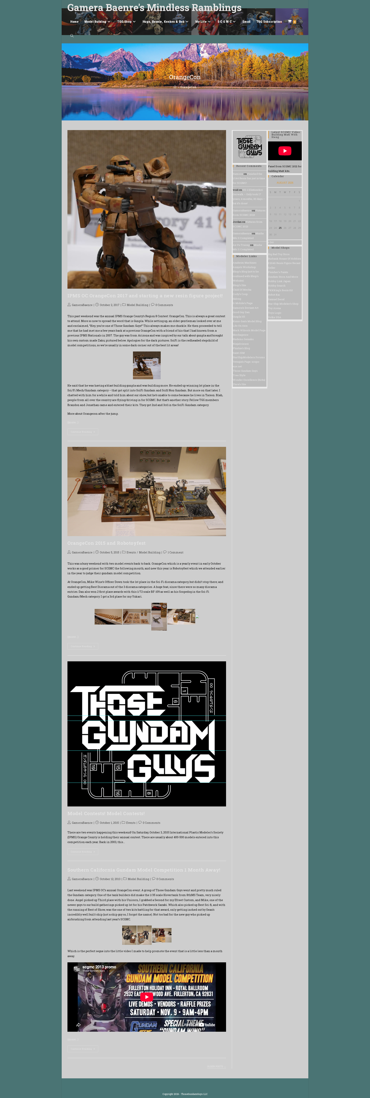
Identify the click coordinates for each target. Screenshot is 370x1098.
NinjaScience (241, 344)
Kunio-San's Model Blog (247, 321)
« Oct (271, 242)
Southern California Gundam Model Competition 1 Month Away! (143, 870)
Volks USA (274, 317)
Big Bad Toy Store (279, 254)
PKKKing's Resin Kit (280, 290)
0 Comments (164, 305)
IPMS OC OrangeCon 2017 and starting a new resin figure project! (145, 296)
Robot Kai (274, 294)
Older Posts (216, 1066)
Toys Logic (274, 312)
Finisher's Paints (278, 272)
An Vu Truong (241, 245)
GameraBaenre (82, 305)
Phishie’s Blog (241, 348)
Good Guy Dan (241, 312)
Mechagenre (240, 334)
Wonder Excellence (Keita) (249, 380)
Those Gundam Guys (245, 370)
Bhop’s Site (239, 285)
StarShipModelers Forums (249, 357)
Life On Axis (240, 325)
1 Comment (175, 552)
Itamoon (238, 174)
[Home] (175, 87)
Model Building (137, 305)
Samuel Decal (276, 299)
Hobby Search (276, 285)
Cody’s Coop (240, 294)
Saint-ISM (239, 353)
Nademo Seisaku (243, 339)
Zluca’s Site (239, 384)
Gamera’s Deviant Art (245, 307)
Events (131, 552)
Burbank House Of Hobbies (284, 258)
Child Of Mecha (242, 289)
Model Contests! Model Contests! (106, 813)
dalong (237, 298)
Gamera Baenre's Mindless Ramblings (154, 7)
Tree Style (239, 375)
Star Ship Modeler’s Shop (283, 303)
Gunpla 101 (239, 316)
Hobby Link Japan (279, 281)
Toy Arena (274, 308)
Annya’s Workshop (244, 267)
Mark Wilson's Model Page (249, 330)
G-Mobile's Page (243, 303)
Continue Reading (84, 432)
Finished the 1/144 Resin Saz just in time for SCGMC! (249, 178)
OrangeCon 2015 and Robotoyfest (106, 543)
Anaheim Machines (244, 262)
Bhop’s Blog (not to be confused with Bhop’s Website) (246, 276)
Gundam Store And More (283, 276)
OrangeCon (188, 87)
